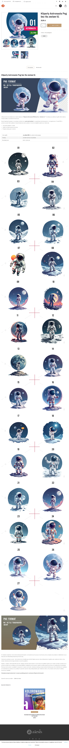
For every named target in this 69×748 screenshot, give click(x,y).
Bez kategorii (48, 32)
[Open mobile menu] (56, 5)
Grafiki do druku (17, 678)
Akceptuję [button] (37, 745)
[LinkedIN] (62, 1)
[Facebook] (56, 1)
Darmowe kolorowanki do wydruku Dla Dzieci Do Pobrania (34, 715)
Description (30, 67)
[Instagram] (59, 1)
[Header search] (60, 5)
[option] (15, 55)
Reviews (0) (38, 67)
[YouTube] (65, 1)
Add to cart (55, 25)
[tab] (30, 67)
